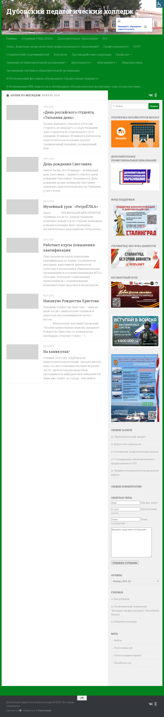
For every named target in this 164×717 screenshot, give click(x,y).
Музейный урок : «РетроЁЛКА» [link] (70, 206)
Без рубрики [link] (121, 598)
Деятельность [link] (80, 62)
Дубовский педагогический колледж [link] (69, 11)
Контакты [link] (60, 54)
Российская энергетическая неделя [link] (136, 451)
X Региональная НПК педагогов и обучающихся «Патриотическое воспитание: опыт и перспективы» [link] (73, 86)
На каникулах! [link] (56, 351)
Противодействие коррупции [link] (91, 54)
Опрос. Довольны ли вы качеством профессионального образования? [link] (52, 46)
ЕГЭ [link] (104, 38)
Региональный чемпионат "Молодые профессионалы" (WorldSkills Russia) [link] (135, 610)
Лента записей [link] (123, 647)
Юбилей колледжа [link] (125, 621)
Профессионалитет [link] (116, 46)
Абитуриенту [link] (106, 62)
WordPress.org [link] (122, 662)
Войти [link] (118, 640)
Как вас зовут (149, 502)
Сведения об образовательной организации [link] (35, 62)
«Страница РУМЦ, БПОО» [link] (37, 38)
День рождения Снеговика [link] (67, 164)
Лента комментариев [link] (127, 655)
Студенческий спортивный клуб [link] (27, 54)
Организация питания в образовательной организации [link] (43, 70)
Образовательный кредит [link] (130, 436)
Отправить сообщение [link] (124, 562)
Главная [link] (11, 38)
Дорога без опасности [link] (127, 444)
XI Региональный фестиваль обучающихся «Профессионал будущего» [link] (52, 78)
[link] (160, 4)
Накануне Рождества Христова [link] (71, 300)
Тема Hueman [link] (44, 710)
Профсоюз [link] (122, 54)
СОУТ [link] (137, 46)
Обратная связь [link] (132, 62)
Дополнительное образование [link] (78, 38)
